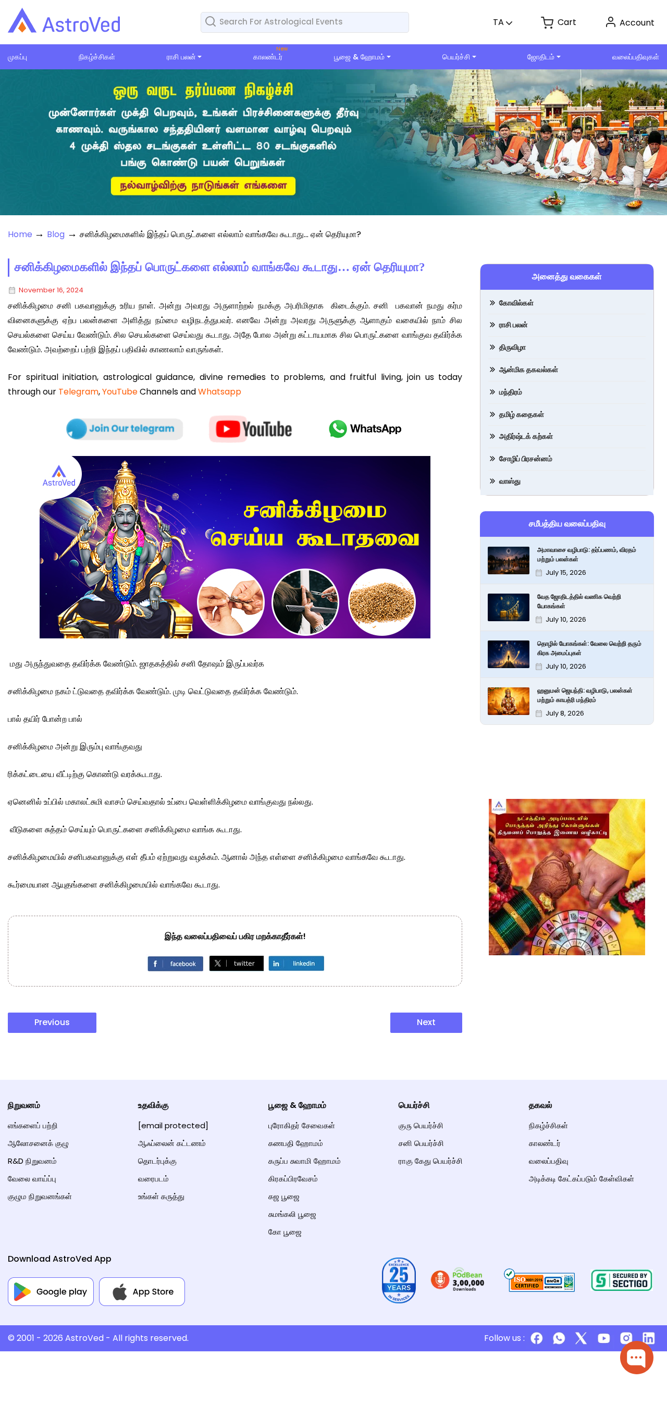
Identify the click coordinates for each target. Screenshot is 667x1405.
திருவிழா (512, 347)
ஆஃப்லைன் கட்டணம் (172, 1143)
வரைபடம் (153, 1178)
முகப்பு (17, 57)
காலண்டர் (267, 57)
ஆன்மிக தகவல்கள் (528, 369)
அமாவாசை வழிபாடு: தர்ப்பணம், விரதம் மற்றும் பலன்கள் (586, 554)
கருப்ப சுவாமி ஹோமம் (304, 1160)
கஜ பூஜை (284, 1196)
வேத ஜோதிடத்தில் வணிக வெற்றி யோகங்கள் (579, 601)
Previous (52, 1022)
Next (426, 1022)
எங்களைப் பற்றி (33, 1125)
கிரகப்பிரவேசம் (293, 1178)
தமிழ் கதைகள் (521, 414)
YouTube (120, 392)
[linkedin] (295, 962)
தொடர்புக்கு (157, 1160)
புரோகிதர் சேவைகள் (301, 1125)
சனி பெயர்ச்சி (421, 1143)
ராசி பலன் (181, 57)
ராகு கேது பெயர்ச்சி (431, 1160)
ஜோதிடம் (540, 57)
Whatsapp (219, 392)
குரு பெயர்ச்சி (421, 1125)
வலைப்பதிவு (549, 1160)
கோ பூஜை (285, 1231)
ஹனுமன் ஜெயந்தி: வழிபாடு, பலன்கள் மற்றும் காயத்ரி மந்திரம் (585, 695)
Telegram (78, 392)
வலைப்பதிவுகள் (635, 57)
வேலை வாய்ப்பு (32, 1178)
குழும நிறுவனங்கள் (40, 1196)
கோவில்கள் (516, 303)
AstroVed (84, 1338)
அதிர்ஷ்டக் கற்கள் (526, 436)
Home (20, 234)
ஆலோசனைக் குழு (38, 1143)
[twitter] (235, 962)
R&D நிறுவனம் (32, 1160)
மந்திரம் (510, 392)
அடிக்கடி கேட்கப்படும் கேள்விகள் (581, 1178)
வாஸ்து (510, 481)
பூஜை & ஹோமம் (359, 57)
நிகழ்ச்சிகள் (97, 57)
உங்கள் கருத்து (161, 1196)
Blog (56, 234)
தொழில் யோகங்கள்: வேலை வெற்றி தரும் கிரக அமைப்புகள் (589, 648)
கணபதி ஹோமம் (295, 1143)
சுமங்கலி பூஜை (292, 1214)
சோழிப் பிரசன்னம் (525, 458)
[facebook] (174, 962)
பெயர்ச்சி (456, 57)
